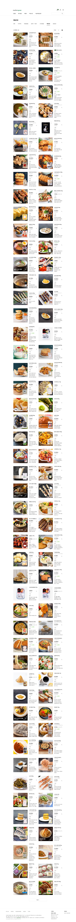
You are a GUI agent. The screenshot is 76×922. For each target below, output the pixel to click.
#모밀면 (36, 736)
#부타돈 (58, 218)
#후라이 (55, 149)
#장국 (36, 287)
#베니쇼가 (57, 718)
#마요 (55, 393)
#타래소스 (33, 199)
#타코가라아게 (34, 166)
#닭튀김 (30, 234)
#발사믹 (55, 252)
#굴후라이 (55, 200)
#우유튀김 (30, 562)
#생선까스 (59, 616)
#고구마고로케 (34, 184)
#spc (30, 894)
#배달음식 (60, 166)
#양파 (33, 803)
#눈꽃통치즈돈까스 (56, 703)
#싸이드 (33, 787)
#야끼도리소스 (31, 202)
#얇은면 (33, 665)
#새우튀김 (32, 408)
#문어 (34, 164)
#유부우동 (32, 701)
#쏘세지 (55, 894)
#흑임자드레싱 (31, 441)
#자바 (36, 752)
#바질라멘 (32, 511)
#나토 (57, 805)
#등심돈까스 (59, 183)
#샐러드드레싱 (59, 253)
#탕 (54, 164)
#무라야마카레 (34, 113)
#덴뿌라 (60, 319)
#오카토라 (58, 321)
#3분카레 (30, 116)
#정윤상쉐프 (33, 531)
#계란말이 (34, 216)
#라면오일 (33, 719)
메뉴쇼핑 (31, 13)
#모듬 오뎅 (30, 79)
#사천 (30, 393)
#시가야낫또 (56, 804)
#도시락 (30, 117)
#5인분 (36, 631)
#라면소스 (30, 718)
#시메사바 (30, 837)
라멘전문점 (26, 23)
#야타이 (30, 78)
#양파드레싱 (30, 803)
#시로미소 (33, 682)
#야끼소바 (30, 634)
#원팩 (35, 599)
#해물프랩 (59, 164)
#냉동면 (33, 892)
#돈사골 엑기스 (31, 477)
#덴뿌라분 (60, 836)
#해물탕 (55, 166)
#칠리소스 (60, 460)
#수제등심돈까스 (60, 582)
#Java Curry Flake (32, 751)
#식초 (57, 252)
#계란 (32, 218)
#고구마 (35, 183)
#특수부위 (30, 132)
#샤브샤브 (35, 894)
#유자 (55, 477)
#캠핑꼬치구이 (56, 304)
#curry (34, 750)
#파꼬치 (55, 114)
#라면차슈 (60, 528)
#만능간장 (30, 496)
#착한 (57, 562)
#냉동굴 (55, 202)
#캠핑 (30, 64)
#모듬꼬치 (30, 61)
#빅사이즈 (58, 61)
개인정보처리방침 (18, 911)
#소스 (32, 359)
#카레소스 (30, 113)
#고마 (59, 666)
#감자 (57, 357)
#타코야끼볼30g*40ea (32, 340)
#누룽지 (30, 615)
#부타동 (55, 218)
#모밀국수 (35, 735)
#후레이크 (33, 752)
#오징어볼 (58, 735)
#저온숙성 (58, 579)
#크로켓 (33, 821)
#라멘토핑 (30, 252)
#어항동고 (32, 393)
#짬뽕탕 (59, 596)
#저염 (55, 426)
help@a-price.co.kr (25, 916)
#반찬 (60, 718)
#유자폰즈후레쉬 (56, 476)
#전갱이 (55, 613)
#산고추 (30, 786)
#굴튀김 (59, 199)
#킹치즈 (55, 877)
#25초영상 (30, 392)
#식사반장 (55, 340)
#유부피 (35, 769)
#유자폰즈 (60, 477)
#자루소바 (30, 735)
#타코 (55, 268)
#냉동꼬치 (58, 44)
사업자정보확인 (18, 917)
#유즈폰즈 (57, 477)
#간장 (33, 496)
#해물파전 (60, 100)
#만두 (33, 45)
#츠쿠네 (30, 96)
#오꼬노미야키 (56, 394)
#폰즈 (60, 476)
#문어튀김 (30, 167)
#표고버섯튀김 (31, 395)
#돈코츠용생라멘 (31, 668)
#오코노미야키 (61, 394)
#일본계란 (30, 220)
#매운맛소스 (30, 545)
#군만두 (30, 46)
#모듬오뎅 (33, 78)
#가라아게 (30, 166)
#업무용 (55, 772)
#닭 (61, 149)
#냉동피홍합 (30, 425)
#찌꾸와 (59, 235)
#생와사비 (58, 408)
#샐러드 (55, 253)
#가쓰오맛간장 (31, 497)
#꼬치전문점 (58, 789)
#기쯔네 (33, 700)
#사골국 (35, 477)
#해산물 (33, 426)
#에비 (60, 786)
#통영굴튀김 (56, 199)
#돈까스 (55, 184)
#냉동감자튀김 (59, 445)
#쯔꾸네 (30, 97)
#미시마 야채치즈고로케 (32, 373)
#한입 (55, 750)
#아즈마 (34, 857)
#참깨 (59, 665)
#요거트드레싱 (31, 355)
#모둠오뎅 (33, 79)
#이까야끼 (58, 736)
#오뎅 (61, 235)
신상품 (14, 13)
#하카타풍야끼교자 (31, 42)
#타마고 (30, 218)
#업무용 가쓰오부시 (57, 771)
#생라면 (30, 666)
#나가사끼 (59, 337)
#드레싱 (60, 252)
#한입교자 (60, 750)
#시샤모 (34, 301)
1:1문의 (29, 911)
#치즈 (32, 183)
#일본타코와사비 (31, 859)
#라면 (30, 253)
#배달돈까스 (58, 184)
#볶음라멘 (30, 631)
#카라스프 (55, 633)
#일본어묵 (55, 321)
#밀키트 (55, 134)
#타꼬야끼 (59, 732)
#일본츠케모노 (31, 877)
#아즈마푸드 (30, 857)
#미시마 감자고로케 (57, 355)
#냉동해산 (30, 426)
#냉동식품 (33, 321)
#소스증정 (55, 60)
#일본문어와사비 (31, 860)
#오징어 (55, 735)
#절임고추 (34, 788)
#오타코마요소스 (56, 391)
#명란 (57, 425)
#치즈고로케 (30, 377)
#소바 (33, 634)
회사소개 (7, 911)
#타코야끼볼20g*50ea (57, 80)
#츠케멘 (34, 268)
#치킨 (55, 148)
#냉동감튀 (55, 445)
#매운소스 (58, 461)
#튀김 (36, 151)
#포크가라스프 (31, 476)
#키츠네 (30, 702)
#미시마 (30, 183)
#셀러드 (30, 359)
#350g (61, 62)
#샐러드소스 (30, 357)
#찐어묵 (58, 234)
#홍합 (36, 425)
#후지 (30, 717)
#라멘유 (32, 717)
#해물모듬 (58, 167)
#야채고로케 (33, 320)
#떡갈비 (35, 97)
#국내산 (58, 43)
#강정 (55, 151)
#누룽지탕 (60, 130)
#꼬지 (35, 62)
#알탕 (57, 426)
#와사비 (55, 408)
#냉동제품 (33, 563)
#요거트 (34, 355)
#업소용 (61, 771)
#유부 (30, 701)
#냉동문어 (35, 167)
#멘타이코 (60, 425)
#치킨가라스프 (58, 632)
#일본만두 (30, 45)
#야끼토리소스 (31, 200)
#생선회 (32, 840)
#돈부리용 (55, 649)
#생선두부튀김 (56, 285)
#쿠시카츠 (35, 149)
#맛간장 (34, 497)
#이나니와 (32, 267)
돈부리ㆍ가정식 (34, 23)
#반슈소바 (33, 733)
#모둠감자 (55, 444)
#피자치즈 (58, 877)
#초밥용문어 (56, 267)
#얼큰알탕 (33, 598)
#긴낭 (57, 301)
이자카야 (19, 23)
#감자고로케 (30, 319)
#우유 (33, 562)
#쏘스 (55, 685)
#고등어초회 (34, 837)
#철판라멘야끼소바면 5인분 (33, 632)
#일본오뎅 (55, 319)
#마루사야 (57, 768)
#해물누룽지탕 (56, 130)
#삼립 (35, 892)
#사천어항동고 (34, 392)
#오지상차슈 (32, 253)
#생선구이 (33, 685)
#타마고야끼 (30, 216)
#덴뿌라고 (58, 837)
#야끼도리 (30, 62)
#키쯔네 (35, 701)
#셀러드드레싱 (35, 444)
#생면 (35, 665)
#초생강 (60, 717)
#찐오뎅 (55, 234)
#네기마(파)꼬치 (56, 113)
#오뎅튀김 (60, 320)
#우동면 (34, 271)
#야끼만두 (35, 45)
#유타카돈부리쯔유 (31, 459)
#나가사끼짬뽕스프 (31, 527)
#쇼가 (55, 718)
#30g (34, 341)
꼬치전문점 (42, 23)
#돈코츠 (55, 566)
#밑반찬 (55, 719)
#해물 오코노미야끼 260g (58, 97)
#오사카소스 (56, 182)
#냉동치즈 (58, 876)
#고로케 (30, 184)
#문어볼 (55, 77)
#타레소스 (30, 199)
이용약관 (12, 911)
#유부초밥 (30, 771)
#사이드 (58, 719)
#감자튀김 (55, 441)
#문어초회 (57, 268)
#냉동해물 (55, 167)
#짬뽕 (55, 339)
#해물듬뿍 (58, 60)
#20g (59, 81)
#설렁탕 (30, 480)
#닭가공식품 (35, 235)
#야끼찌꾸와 (56, 235)
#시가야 (59, 804)
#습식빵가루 (56, 547)
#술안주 (60, 894)
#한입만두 (57, 750)
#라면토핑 (33, 252)
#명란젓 (55, 425)
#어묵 (35, 78)
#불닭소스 (30, 544)
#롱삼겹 (57, 531)
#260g (55, 98)
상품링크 (25, 39)
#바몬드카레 (56, 859)
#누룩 (35, 615)
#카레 (30, 114)
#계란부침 (34, 219)
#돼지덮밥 (59, 217)
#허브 (36, 514)
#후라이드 (57, 151)
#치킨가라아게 (58, 148)
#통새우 (30, 411)
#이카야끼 (55, 736)
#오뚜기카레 (33, 116)
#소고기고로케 (31, 822)
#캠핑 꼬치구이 (56, 497)
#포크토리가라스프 (56, 634)
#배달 (61, 133)
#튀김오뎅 (57, 320)
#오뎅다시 (35, 286)
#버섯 (30, 391)
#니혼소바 (30, 733)
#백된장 (30, 682)
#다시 (33, 493)
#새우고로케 (34, 410)
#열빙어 (30, 302)
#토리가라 (58, 633)
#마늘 (55, 493)
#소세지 (58, 891)
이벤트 (25, 13)
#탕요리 (57, 337)
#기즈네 (36, 700)
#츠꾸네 (33, 96)
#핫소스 (55, 461)
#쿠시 (30, 151)
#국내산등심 (59, 546)
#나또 (59, 805)
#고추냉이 (59, 410)
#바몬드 (59, 859)
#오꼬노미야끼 (61, 64)
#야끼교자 (30, 44)
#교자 (35, 42)
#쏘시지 (58, 894)
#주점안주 (55, 78)
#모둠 (33, 62)
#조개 (35, 426)
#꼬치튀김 (30, 149)
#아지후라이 (56, 616)
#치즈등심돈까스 (60, 547)
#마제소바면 (30, 271)
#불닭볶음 (34, 545)
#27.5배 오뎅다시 (31, 286)
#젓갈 (59, 426)
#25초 (35, 391)
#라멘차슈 (57, 528)
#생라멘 (59, 563)
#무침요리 (30, 683)
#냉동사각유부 (31, 768)
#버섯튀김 (32, 391)
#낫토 (55, 805)
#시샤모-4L (30, 301)
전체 (14, 23)
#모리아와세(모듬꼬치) (32, 60)
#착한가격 (60, 562)
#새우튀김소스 (56, 513)
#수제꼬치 (55, 44)
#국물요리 (55, 133)
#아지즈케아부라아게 (32, 767)
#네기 (58, 116)
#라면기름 (30, 719)
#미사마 (30, 374)
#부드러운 (33, 683)
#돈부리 (58, 583)
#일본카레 (34, 114)
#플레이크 (30, 752)
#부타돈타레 (56, 217)
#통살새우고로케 (34, 411)
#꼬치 (30, 98)
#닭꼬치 (60, 43)
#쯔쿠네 (35, 96)
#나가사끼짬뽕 (58, 339)
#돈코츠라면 (30, 669)
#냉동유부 (34, 768)
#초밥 (61, 267)
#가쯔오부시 (56, 767)
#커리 (32, 114)
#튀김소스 (60, 684)
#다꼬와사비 (30, 855)
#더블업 (35, 493)
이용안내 (24, 911)
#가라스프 (61, 634)
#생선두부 (60, 285)
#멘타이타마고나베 (31, 599)
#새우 (30, 408)
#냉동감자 (58, 444)
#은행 (55, 301)
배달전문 (48, 23)
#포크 (55, 632)
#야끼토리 (55, 116)
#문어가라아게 (31, 164)
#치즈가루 (55, 876)
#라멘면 (55, 562)
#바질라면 (30, 514)
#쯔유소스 (30, 462)
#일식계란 (33, 220)
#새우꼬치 (55, 786)
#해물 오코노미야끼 (57, 62)
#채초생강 (55, 717)
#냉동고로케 (30, 323)
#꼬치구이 (59, 301)
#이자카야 (35, 840)
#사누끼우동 (30, 891)
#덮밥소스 (36, 459)
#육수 (34, 476)
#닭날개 (30, 131)
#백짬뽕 (30, 531)
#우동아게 (30, 700)
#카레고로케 (56, 821)
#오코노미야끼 (56, 64)
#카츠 (33, 149)
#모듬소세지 (56, 892)
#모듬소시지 (59, 892)
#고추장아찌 (30, 788)
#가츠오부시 (59, 767)
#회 (54, 410)
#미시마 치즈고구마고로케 (32, 182)
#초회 (30, 840)
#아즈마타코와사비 (31, 856)
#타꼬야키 (58, 733)
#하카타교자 (34, 44)
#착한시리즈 (56, 563)
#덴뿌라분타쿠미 (56, 836)
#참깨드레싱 (56, 665)
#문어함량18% (59, 76)
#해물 (56, 164)
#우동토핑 (33, 702)
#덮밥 (33, 462)
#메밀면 (33, 736)
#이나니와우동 (31, 268)
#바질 (30, 511)
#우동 (30, 267)
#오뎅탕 (32, 287)
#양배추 (55, 61)
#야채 (32, 374)
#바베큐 (55, 117)
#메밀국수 (30, 736)
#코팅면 (33, 631)
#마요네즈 (60, 391)
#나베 (59, 132)
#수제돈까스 (56, 183)
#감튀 (58, 441)
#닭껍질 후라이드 (31, 580)
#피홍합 (34, 425)
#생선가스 (55, 617)
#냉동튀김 (60, 200)
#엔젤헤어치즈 (56, 875)
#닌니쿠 (57, 493)
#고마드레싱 (56, 666)
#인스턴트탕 (56, 132)
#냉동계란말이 (31, 219)
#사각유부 (30, 769)
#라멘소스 (33, 718)
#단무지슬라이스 (31, 876)
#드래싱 (55, 480)
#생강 (58, 717)
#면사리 (32, 894)
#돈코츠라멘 (35, 668)
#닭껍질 (55, 43)
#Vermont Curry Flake (57, 856)
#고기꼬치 (32, 98)
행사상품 (20, 13)
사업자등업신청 (38, 13)
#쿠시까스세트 (33, 151)
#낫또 (61, 804)
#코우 (61, 408)
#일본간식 (58, 77)
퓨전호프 (54, 23)
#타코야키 (55, 733)
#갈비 (32, 97)
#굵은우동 (34, 891)
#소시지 (55, 891)
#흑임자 (34, 441)
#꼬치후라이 (32, 148)
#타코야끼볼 (56, 81)
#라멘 (36, 252)
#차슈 (55, 528)
